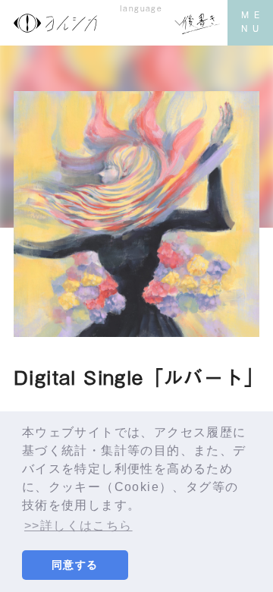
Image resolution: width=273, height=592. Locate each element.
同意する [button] (75, 565)
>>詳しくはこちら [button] (78, 525)
